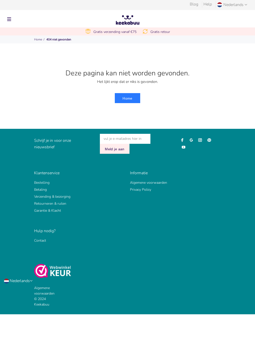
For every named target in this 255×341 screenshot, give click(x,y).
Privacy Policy (140, 189)
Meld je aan (115, 149)
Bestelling (42, 182)
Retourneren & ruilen (50, 203)
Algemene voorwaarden (148, 182)
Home (38, 39)
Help (207, 4)
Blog (194, 4)
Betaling (40, 189)
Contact (40, 240)
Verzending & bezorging (52, 196)
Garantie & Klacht (47, 210)
